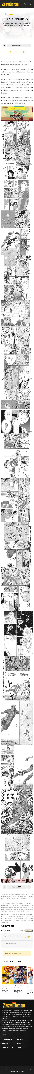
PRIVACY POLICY (7, 1047)
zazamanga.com (18, 1069)
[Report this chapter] (24, 52)
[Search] (25, 4)
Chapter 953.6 (29, 987)
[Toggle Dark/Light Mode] (17, 52)
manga (30, 87)
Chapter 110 (5, 986)
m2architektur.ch (10, 1060)
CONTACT (5, 1043)
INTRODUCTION (7, 1039)
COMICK (19, 1039)
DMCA (19, 1047)
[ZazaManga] (10, 3)
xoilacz (15, 1057)
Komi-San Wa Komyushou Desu (18, 991)
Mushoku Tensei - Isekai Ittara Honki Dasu (6, 992)
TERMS (19, 1043)
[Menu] (30, 4)
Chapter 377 (16, 45)
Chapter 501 (18, 986)
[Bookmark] (10, 52)
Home (4, 1035)
